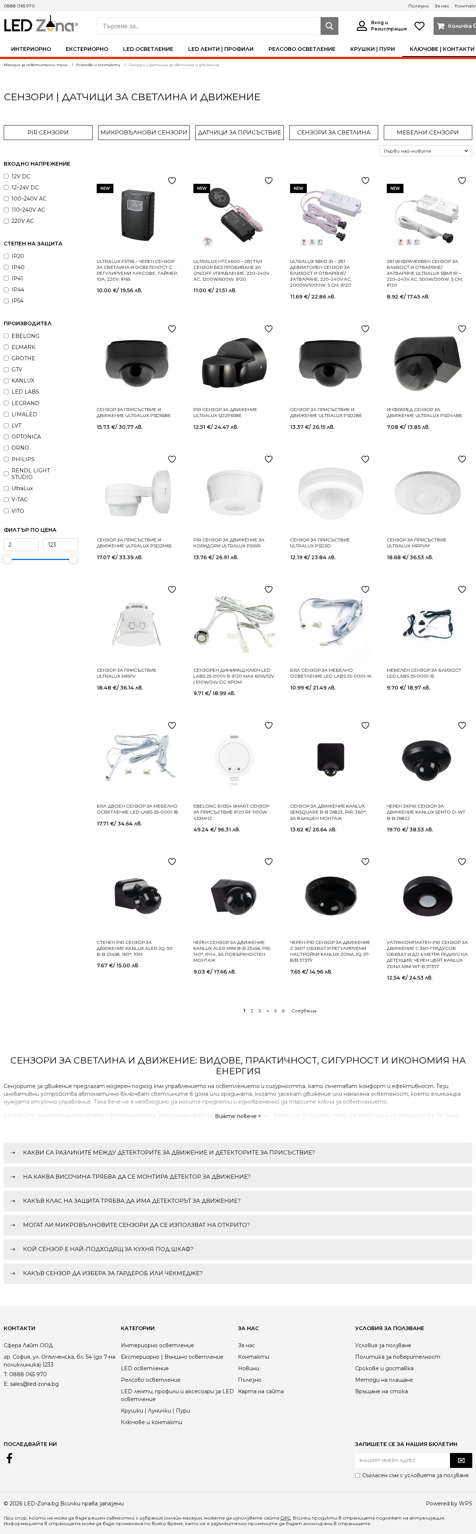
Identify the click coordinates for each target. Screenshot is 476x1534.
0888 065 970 (19, 6)
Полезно (418, 6)
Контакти (253, 1357)
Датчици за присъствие (239, 132)
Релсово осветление (301, 49)
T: (6, 1374)
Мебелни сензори (428, 132)
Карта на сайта (261, 1391)
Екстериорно (87, 49)
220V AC (23, 221)
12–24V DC (25, 187)
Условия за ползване (383, 1345)
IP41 (17, 278)
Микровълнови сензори (143, 132)
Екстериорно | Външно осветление (172, 1357)
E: (6, 1384)
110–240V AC (28, 209)
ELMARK (23, 347)
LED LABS (25, 391)
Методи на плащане (384, 1380)
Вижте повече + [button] (238, 1116)
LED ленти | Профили (221, 49)
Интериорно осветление (157, 1345)
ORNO (20, 447)
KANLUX (23, 380)
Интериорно (31, 49)
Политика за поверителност (397, 1357)
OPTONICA (26, 436)
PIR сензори (48, 132)
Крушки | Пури (372, 49)
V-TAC (20, 499)
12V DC (21, 176)
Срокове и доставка (384, 1368)
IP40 (18, 267)
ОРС (285, 1518)
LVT (16, 425)
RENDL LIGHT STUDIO (31, 474)
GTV (17, 369)
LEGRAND (25, 403)
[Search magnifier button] (329, 26)
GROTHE (23, 358)
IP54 (17, 300)
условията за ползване (437, 1475)
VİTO (18, 511)
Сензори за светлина (333, 132)
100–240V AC (29, 198)
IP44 (18, 289)
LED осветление (148, 49)
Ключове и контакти (151, 1422)
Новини (248, 1368)
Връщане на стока (381, 1391)
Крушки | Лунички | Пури (155, 1410)
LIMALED (24, 414)
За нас (442, 6)
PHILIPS (23, 459)
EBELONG (25, 336)
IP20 (18, 256)
